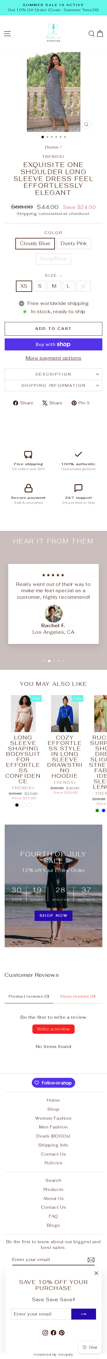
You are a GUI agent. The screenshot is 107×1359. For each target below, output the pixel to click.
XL (83, 286)
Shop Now (54, 915)
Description (54, 374)
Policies (54, 1162)
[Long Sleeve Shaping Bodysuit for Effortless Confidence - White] (23, 805)
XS (24, 286)
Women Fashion (53, 1118)
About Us (53, 1198)
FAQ (53, 1216)
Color (53, 232)
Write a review (53, 1029)
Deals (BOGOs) (53, 1136)
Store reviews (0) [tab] (78, 996)
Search (53, 1180)
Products (54, 1189)
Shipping (27, 213)
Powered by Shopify (53, 1354)
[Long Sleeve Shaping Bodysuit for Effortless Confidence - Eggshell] (29, 805)
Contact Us (53, 1154)
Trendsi (53, 156)
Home (51, 147)
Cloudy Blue (35, 243)
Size (53, 275)
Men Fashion (53, 1127)
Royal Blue (53, 259)
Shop (53, 1109)
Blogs (53, 1225)
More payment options (53, 358)
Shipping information (53, 385)
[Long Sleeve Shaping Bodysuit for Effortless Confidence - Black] (17, 805)
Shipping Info (53, 1145)
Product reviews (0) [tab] (29, 996)
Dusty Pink (74, 243)
